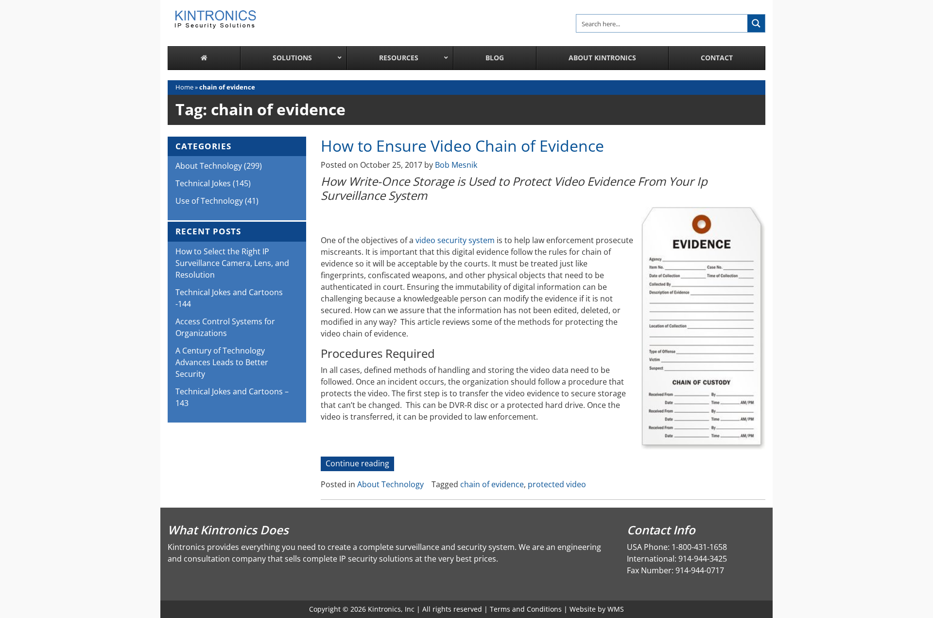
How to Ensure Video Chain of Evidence (462, 145)
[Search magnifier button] (756, 23)
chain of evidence (492, 484)
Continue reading (360, 464)
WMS (615, 609)
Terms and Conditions (526, 609)
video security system (455, 240)
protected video (557, 484)
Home (184, 87)
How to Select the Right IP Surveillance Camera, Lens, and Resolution (232, 263)
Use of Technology (209, 200)
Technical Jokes (203, 183)
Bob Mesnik (456, 164)
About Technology (390, 484)
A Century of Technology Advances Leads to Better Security (221, 362)
